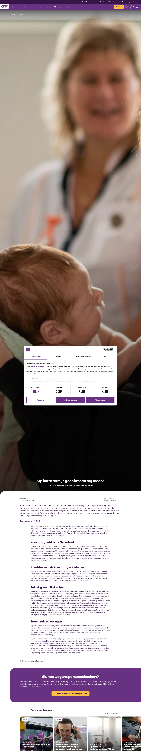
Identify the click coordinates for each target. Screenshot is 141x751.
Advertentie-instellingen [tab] (82, 356)
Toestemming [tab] (36, 356)
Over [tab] (105, 356)
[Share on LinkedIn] (37, 521)
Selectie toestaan (70, 400)
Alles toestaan (100, 400)
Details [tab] (58, 356)
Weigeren (40, 400)
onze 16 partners (37, 366)
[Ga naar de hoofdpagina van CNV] (4, 6)
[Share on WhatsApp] (39, 521)
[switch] (59, 391)
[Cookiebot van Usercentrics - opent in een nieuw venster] (106, 349)
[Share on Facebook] (34, 521)
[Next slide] (35, 714)
